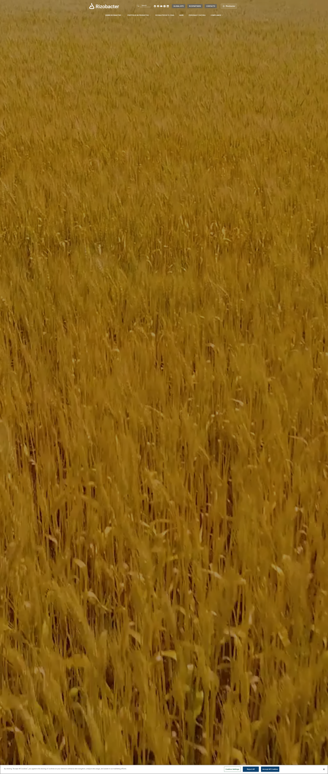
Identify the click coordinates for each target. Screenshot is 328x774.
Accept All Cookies (270, 769)
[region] (164, 769)
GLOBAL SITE (178, 6)
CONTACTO (210, 6)
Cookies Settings (232, 769)
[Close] (324, 769)
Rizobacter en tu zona (164, 15)
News (181, 15)
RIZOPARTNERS (195, 6)
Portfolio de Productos (138, 15)
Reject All (251, 769)
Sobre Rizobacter (113, 15)
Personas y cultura (197, 15)
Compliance (216, 15)
